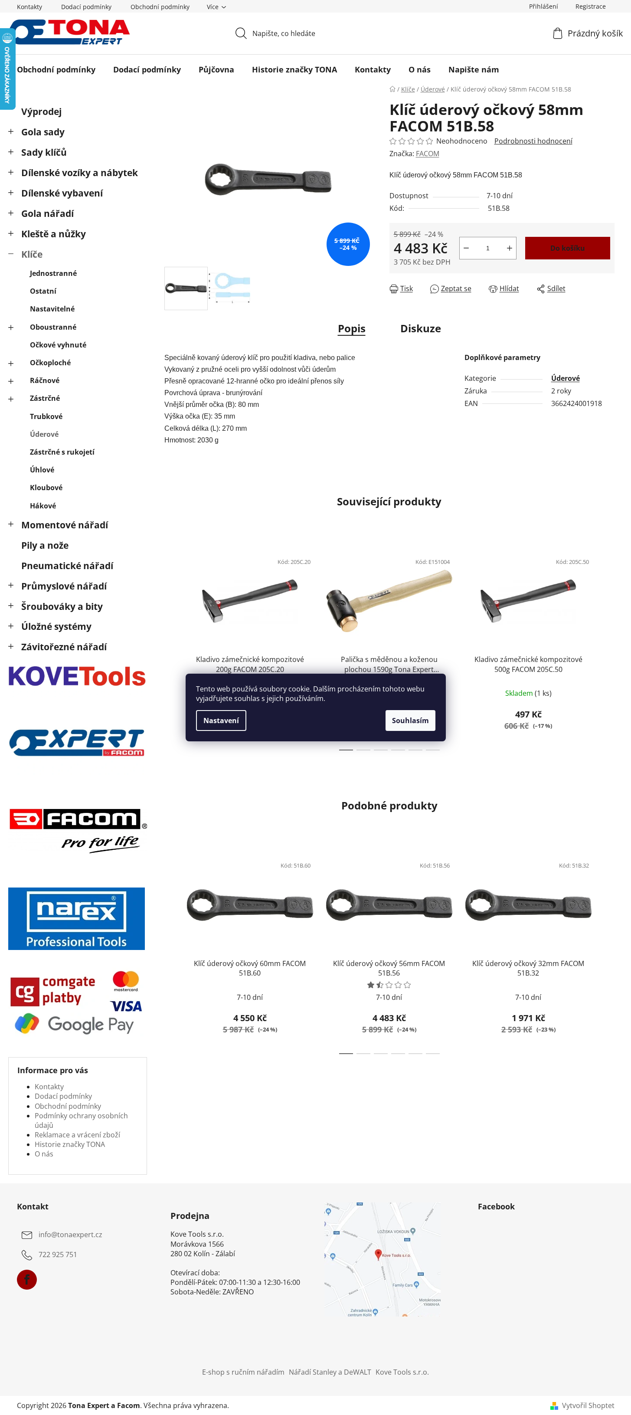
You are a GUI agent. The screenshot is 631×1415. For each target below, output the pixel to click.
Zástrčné (45, 398)
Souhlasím (410, 720)
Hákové (43, 506)
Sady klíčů (44, 152)
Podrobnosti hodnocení (533, 141)
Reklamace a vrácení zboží (77, 1135)
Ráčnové (44, 380)
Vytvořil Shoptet (588, 1405)
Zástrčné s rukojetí (62, 452)
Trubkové (46, 416)
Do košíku (567, 248)
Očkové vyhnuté (58, 345)
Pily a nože (45, 545)
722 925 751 (58, 1254)
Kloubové (46, 487)
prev (171, 649)
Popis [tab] (352, 328)
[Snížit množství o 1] (466, 248)
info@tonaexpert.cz (70, 1234)
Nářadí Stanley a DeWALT (330, 1372)
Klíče (32, 254)
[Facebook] (27, 1280)
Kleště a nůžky (53, 234)
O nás (44, 1154)
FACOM (427, 153)
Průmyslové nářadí (64, 586)
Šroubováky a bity (62, 606)
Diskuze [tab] (420, 328)
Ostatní (43, 291)
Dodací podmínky (86, 7)
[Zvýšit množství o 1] (509, 248)
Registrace (590, 6)
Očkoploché (50, 362)
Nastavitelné (52, 309)
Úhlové (42, 470)
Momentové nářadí (64, 525)
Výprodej (41, 111)
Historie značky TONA (70, 1144)
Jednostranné (53, 273)
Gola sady (43, 132)
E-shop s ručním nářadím (243, 1372)
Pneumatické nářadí (67, 566)
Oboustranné (53, 327)
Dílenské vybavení (62, 193)
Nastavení (221, 720)
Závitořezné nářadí (64, 647)
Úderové (44, 434)
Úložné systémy (56, 626)
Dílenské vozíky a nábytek (79, 173)
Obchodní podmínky (160, 7)
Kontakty (29, 7)
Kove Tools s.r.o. (402, 1372)
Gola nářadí (47, 213)
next (608, 649)
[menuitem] (56, 69)
